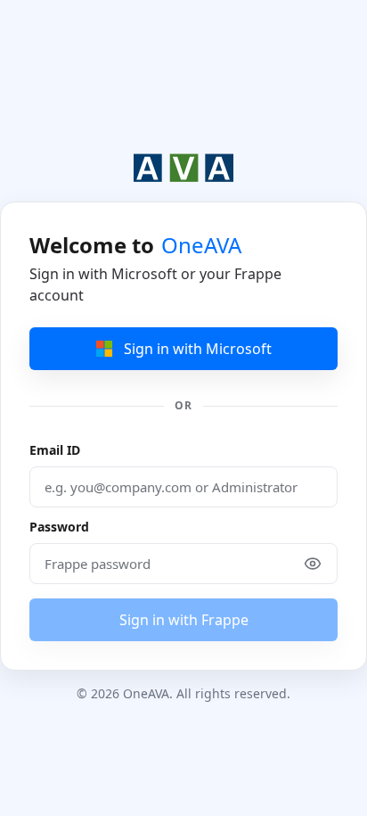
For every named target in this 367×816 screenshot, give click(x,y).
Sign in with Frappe (184, 620)
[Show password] (312, 563)
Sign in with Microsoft (198, 349)
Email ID (54, 449)
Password (59, 526)
